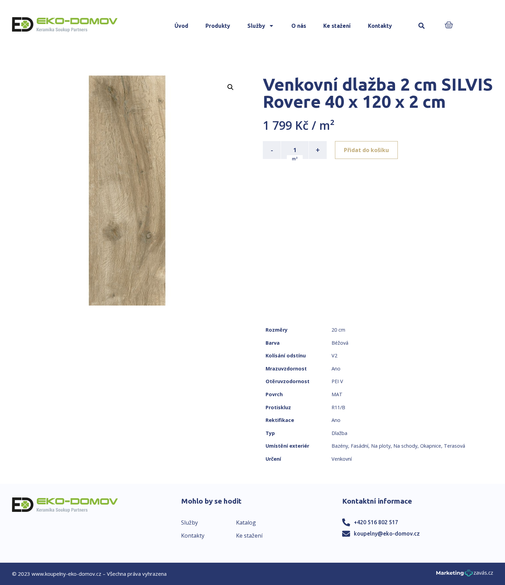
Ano (336, 368)
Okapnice (430, 446)
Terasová (454, 446)
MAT (337, 394)
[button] (421, 26)
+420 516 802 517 (376, 522)
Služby (256, 26)
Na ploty (381, 446)
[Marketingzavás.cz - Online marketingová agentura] (464, 575)
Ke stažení (337, 26)
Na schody (405, 446)
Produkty (217, 26)
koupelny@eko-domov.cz (387, 533)
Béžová (340, 343)
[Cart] (449, 26)
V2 (334, 355)
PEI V (337, 381)
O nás (298, 26)
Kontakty (380, 26)
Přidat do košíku (366, 150)
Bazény (340, 446)
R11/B (338, 407)
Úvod (181, 26)
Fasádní (359, 446)
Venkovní (342, 459)
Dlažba (339, 433)
